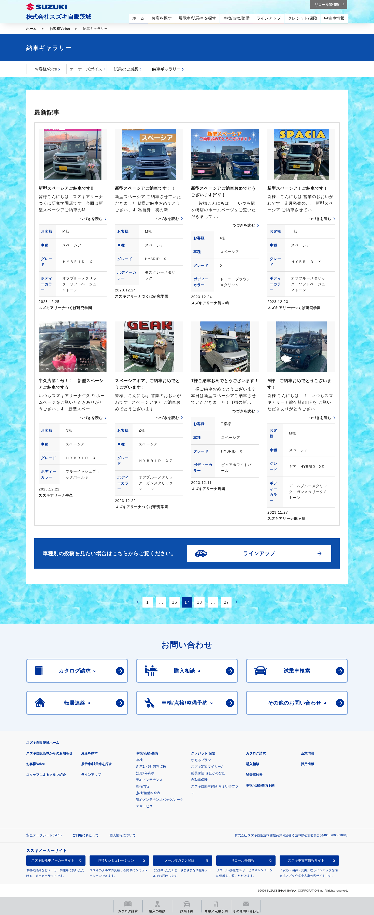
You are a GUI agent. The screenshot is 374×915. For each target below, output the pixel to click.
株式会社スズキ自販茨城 (58, 16)
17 (187, 602)
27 (226, 602)
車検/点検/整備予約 (260, 785)
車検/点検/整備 (147, 753)
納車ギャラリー (166, 69)
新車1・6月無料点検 (151, 766)
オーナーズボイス (86, 69)
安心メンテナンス (149, 780)
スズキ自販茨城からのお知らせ (49, 753)
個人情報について (122, 835)
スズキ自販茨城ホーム (42, 742)
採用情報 (307, 764)
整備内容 (142, 786)
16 (174, 602)
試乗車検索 (254, 775)
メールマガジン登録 (179, 860)
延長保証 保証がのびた (208, 773)
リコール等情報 (242, 860)
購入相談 (252, 764)
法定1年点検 (145, 773)
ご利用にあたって (85, 835)
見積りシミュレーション (116, 860)
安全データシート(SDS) (44, 835)
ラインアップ (91, 775)
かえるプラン (201, 760)
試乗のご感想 (126, 69)
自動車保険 (199, 780)
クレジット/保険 (203, 753)
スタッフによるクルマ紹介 (46, 775)
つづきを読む (91, 219)
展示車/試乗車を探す (96, 764)
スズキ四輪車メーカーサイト (52, 860)
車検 (139, 760)
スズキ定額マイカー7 (207, 766)
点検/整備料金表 (148, 793)
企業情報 (307, 753)
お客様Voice (60, 29)
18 (199, 602)
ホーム (31, 29)
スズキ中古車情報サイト (306, 860)
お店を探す (89, 753)
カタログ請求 (256, 753)
